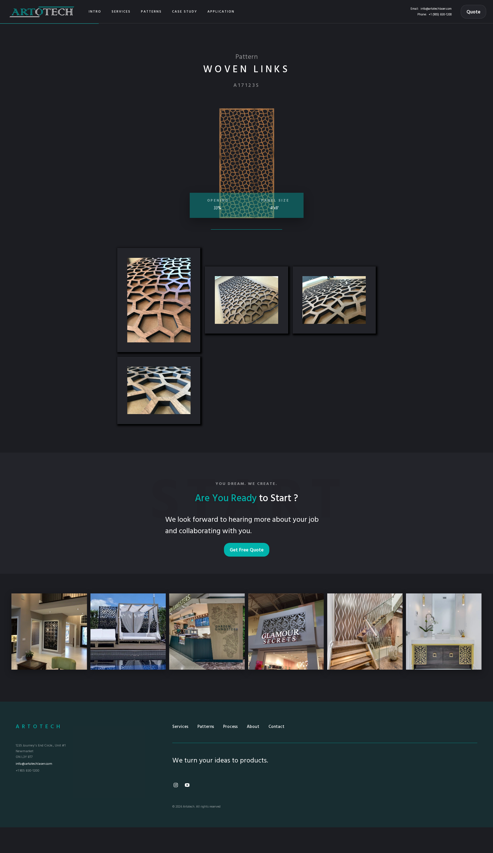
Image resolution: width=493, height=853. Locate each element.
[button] (121, 12)
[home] (42, 11)
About (253, 726)
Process (230, 726)
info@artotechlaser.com (436, 8)
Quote (473, 12)
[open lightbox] (158, 300)
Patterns (205, 726)
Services (180, 726)
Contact (276, 726)
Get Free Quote (247, 550)
